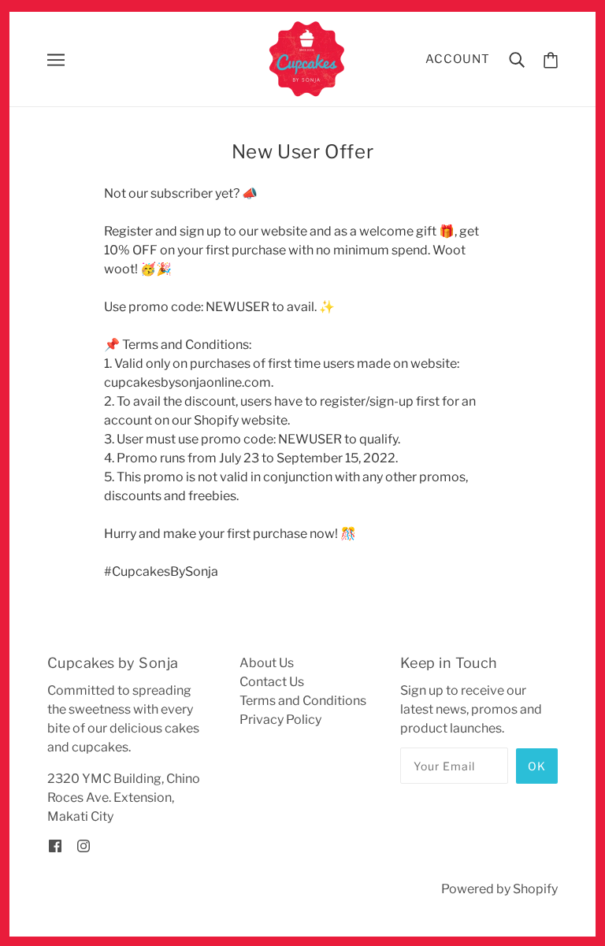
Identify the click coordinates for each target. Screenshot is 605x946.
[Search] (516, 59)
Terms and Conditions (302, 700)
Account (457, 59)
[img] (55, 845)
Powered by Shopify (499, 888)
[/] (308, 57)
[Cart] (551, 59)
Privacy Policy (280, 719)
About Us (266, 662)
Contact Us (271, 681)
